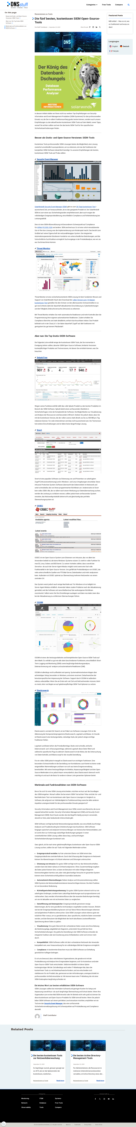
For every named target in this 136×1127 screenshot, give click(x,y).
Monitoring (25, 1098)
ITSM (41, 1098)
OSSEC (40, 506)
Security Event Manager (47, 159)
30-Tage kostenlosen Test (86, 207)
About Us (68, 1124)
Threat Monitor (43, 248)
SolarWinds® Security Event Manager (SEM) (51, 207)
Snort (39, 430)
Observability (26, 1107)
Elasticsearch (43, 690)
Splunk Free (42, 357)
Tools (41, 1107)
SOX (50, 227)
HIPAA (39, 227)
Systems (58, 1098)
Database (43, 1103)
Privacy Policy (87, 1124)
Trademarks (77, 1124)
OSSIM (40, 602)
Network (24, 1103)
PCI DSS (45, 227)
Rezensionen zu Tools (43, 14)
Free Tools (106, 5)
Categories (90, 5)
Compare (119, 5)
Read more (60, 1081)
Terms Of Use (98, 1124)
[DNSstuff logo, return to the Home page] (18, 9)
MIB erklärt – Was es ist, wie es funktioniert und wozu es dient (119, 24)
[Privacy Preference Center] (3, 1123)
